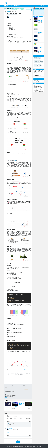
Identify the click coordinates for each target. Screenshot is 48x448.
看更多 (42, 16)
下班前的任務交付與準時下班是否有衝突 (38, 91)
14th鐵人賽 (39, 58)
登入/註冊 (42, 5)
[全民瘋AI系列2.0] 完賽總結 (9, 396)
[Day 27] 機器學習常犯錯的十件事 (10, 391)
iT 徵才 (14, 5)
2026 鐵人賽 (18, 5)
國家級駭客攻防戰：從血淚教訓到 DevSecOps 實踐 (40, 43)
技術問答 (8, 5)
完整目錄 (7, 397)
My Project (11, 5)
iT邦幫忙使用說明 (39, 446)
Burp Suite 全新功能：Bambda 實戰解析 (40, 47)
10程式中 (11, 16)
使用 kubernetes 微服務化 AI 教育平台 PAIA (40, 24)
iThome (20, 446)
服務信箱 (28, 446)
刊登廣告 (22, 446)
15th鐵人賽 (35, 57)
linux (40, 65)
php (37, 65)
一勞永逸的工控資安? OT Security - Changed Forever (40, 21)
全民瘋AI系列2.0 (12, 11)
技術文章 (5, 5)
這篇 (15, 160)
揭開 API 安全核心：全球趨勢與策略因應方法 (40, 28)
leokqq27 (10, 415)
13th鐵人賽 (35, 58)
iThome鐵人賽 (39, 8)
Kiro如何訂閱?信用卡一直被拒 (37, 75)
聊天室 (16, 5)
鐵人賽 (38, 61)
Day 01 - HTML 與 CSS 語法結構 (37, 86)
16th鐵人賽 (39, 57)
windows (35, 65)
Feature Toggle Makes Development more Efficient (40, 32)
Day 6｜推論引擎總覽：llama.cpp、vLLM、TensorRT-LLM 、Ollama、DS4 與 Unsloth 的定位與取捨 (39, 88)
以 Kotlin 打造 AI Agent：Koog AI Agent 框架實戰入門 (40, 51)
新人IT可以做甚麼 (36, 72)
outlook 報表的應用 (36, 81)
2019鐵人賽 (41, 61)
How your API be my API (40, 17)
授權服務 (25, 446)
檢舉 (30, 421)
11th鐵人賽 (35, 61)
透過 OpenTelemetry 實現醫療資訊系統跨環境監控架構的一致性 (40, 39)
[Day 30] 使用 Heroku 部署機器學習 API (11, 395)
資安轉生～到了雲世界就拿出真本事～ (40, 35)
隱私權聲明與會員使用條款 (32, 446)
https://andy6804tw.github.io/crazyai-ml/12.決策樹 (19, 369)
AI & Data (8, 11)
